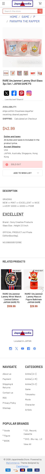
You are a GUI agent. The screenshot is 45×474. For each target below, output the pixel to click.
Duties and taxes (12, 136)
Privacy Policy (9, 402)
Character (30, 404)
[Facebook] (28, 348)
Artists (28, 409)
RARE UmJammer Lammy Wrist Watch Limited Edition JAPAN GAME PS (11, 298)
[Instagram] (10, 348)
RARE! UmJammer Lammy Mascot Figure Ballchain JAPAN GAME (34, 298)
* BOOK (6, 440)
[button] (22, 173)
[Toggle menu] (3, 3)
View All (27, 444)
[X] (16, 348)
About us (7, 373)
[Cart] (41, 3)
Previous (2, 290)
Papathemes (22, 466)
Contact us (8, 392)
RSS (4, 397)
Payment (7, 379)
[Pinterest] (34, 348)
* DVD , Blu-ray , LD (33, 439)
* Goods (6, 430)
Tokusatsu (30, 394)
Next (42, 290)
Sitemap (6, 408)
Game (27, 389)
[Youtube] (22, 348)
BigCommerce (12, 462)
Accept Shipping (12, 146)
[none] (22, 47)
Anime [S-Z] (31, 384)
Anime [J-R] (31, 379)
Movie (28, 399)
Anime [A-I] (30, 373)
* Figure (6, 435)
